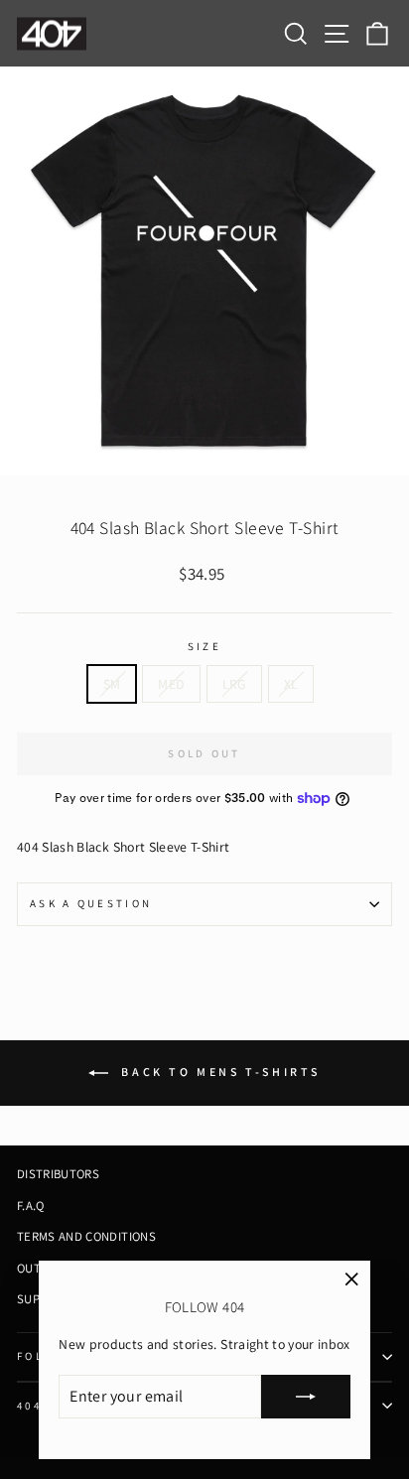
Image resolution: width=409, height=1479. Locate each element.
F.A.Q (31, 1205)
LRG (234, 684)
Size (204, 646)
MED (171, 684)
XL (291, 684)
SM (112, 684)
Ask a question (91, 903)
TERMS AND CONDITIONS (86, 1236)
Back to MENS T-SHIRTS (218, 1071)
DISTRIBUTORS (58, 1173)
